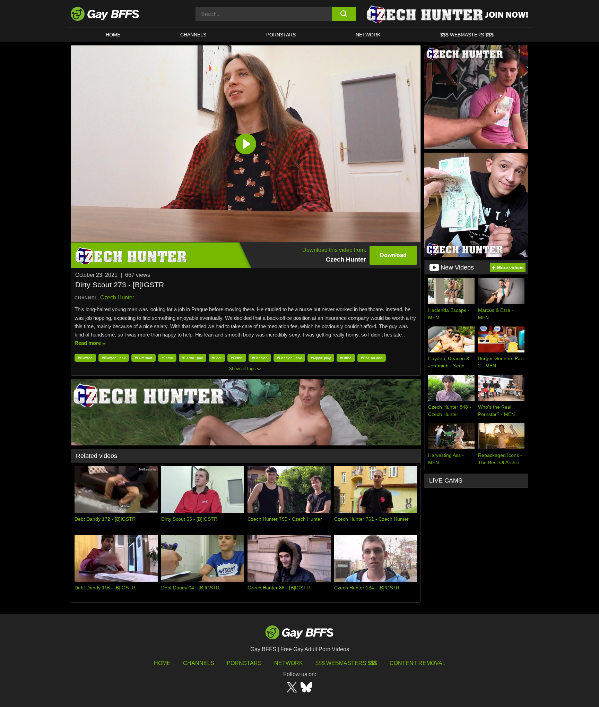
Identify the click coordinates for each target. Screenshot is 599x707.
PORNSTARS (281, 34)
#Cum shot (143, 358)
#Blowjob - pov (113, 358)
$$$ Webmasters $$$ (467, 34)
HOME (113, 34)
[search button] (344, 14)
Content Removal (417, 663)
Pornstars (244, 663)
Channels (198, 663)
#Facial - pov (192, 358)
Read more (88, 343)
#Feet (217, 358)
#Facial (167, 358)
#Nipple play (321, 358)
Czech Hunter (117, 297)
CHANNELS (193, 34)
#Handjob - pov (289, 358)
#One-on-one (371, 358)
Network (368, 34)
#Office (345, 358)
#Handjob (260, 358)
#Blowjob (85, 358)
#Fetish (237, 358)
